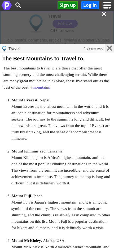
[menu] (107, 5)
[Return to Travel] (104, 14)
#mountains (40, 87)
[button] (18, 5)
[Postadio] (6, 5)
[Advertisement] (57, 29)
